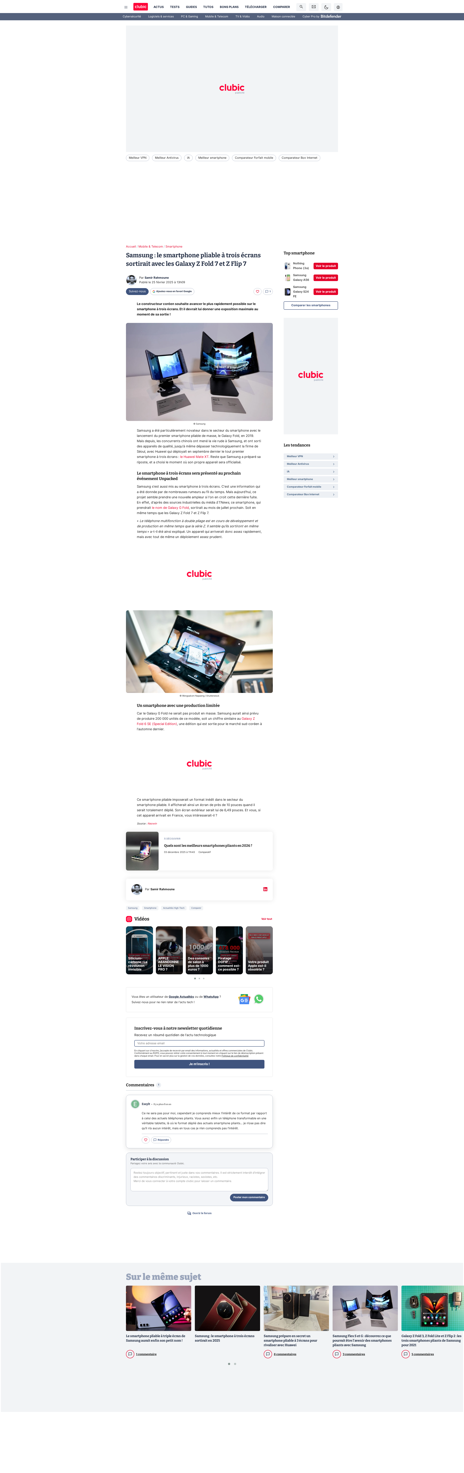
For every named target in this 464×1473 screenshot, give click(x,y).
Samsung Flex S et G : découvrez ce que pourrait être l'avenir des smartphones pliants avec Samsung (362, 1340)
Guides (191, 7)
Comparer (281, 7)
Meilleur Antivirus (167, 157)
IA (188, 157)
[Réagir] (257, 291)
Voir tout (266, 919)
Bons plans (229, 7)
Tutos (208, 7)
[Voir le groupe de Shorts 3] (204, 978)
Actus (159, 7)
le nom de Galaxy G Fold (170, 508)
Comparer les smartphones (310, 305)
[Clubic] (140, 7)
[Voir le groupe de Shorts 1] (195, 978)
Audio (260, 16)
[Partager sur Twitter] (455, 1454)
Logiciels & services (161, 16)
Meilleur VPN (137, 157)
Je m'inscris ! (199, 1064)
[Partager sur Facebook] (455, 1442)
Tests (174, 7)
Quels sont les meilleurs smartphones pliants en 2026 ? (208, 846)
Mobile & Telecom (216, 16)
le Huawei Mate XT (194, 457)
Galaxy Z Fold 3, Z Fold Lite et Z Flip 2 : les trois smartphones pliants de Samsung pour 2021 (431, 1340)
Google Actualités (181, 996)
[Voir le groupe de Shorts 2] (199, 978)
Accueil (131, 246)
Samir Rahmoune (157, 277)
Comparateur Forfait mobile (254, 157)
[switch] (326, 7)
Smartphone (173, 246)
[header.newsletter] (314, 7)
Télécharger (256, 7)
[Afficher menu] (125, 7)
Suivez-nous (137, 291)
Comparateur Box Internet (299, 157)
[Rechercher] (301, 7)
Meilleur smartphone (212, 157)
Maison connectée (283, 16)
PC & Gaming (189, 16)
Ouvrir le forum (202, 1213)
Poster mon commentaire (249, 1197)
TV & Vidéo (242, 16)
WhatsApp (211, 996)
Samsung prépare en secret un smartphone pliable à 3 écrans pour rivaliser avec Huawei (290, 1340)
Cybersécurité (132, 16)
